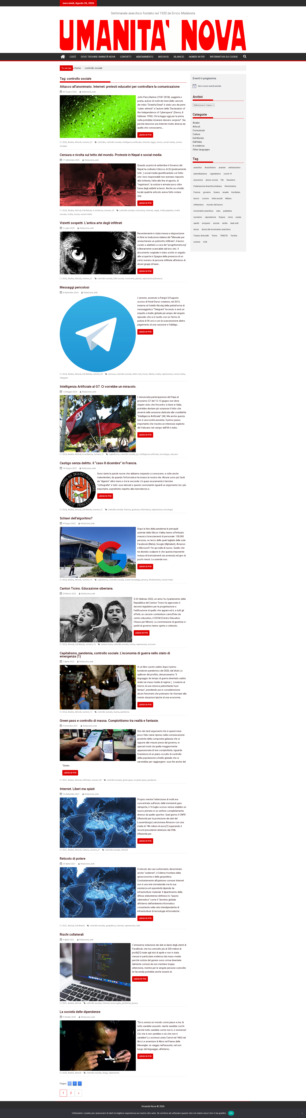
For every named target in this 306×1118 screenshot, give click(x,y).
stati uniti (234, 223)
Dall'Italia (86, 780)
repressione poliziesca (152, 278)
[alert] (218, 86)
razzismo (197, 217)
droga (105, 1073)
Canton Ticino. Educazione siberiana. (86, 588)
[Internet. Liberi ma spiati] (98, 799)
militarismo (198, 204)
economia (198, 180)
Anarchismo (210, 167)
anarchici (197, 167)
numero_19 (87, 580)
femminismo (230, 186)
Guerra (116, 712)
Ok (231, 1113)
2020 (64, 1073)
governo (207, 192)
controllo (101, 142)
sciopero (206, 223)
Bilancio (179, 56)
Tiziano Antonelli (201, 235)
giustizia (135, 510)
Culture (85, 850)
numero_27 (95, 850)
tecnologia (164, 454)
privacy (144, 580)
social (76, 214)
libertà (151, 374)
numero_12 (87, 712)
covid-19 (228, 174)
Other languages (201, 149)
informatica (145, 510)
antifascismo (234, 167)
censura (111, 374)
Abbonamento (144, 56)
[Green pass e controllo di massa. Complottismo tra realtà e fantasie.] (98, 731)
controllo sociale (113, 142)
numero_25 (98, 374)
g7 (137, 454)
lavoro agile (115, 1003)
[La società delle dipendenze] (98, 1022)
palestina (227, 211)
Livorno (205, 198)
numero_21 (87, 278)
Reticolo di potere (72, 858)
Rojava (222, 217)
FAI (222, 180)
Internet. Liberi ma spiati (77, 789)
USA (205, 242)
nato (218, 211)
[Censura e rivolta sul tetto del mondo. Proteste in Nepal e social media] (98, 165)
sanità (196, 223)
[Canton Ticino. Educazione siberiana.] (96, 599)
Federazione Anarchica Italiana (207, 186)
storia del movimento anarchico (216, 229)
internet (145, 142)
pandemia (124, 712)
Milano (228, 198)
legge (152, 142)
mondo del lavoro (215, 204)
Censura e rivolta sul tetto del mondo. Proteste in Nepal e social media (111, 155)
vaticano (174, 454)
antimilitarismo (200, 174)
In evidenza (98, 210)
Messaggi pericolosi (74, 287)
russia (238, 217)
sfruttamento (154, 580)
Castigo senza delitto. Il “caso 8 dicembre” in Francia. (98, 463)
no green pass (140, 780)
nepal (156, 210)
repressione (167, 374)
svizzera (152, 644)
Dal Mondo (87, 210)
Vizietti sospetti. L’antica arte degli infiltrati (91, 223)
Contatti (125, 56)
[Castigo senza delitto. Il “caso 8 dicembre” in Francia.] (78, 473)
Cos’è (73, 56)
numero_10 (91, 644)
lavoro (196, 198)
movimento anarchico (203, 211)
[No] (302, 1113)
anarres (222, 167)
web (138, 926)
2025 (64, 210)
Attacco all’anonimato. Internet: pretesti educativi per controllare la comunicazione (120, 87)
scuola (216, 223)
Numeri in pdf (197, 56)
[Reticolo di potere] (98, 869)
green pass (128, 780)
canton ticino (107, 644)
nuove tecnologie (132, 580)
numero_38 (97, 780)
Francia (127, 510)
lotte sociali (118, 278)
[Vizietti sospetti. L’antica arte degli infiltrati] (98, 233)
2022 (64, 712)
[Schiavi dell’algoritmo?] (98, 528)
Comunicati (199, 130)
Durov (145, 374)
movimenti (129, 278)
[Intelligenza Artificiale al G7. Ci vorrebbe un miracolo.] (98, 397)
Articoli (78, 142)
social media (169, 142)
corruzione (140, 210)
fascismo (230, 180)
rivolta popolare (166, 210)
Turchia (234, 235)
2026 (64, 142)
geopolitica (111, 926)
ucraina (196, 242)
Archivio (163, 56)
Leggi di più (145, 135)
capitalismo (114, 454)
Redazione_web (89, 92)
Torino (214, 235)
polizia (138, 278)
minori (159, 142)
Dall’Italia (197, 141)
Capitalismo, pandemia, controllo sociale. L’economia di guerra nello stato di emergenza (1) (115, 654)
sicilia (224, 223)
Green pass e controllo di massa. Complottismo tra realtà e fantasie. (109, 721)
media (158, 374)
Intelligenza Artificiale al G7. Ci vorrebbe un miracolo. (98, 386)
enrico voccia (212, 180)
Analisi (71, 142)
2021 (64, 780)
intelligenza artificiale (131, 142)
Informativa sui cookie (224, 56)
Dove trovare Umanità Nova (98, 56)
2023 (64, 510)
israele (225, 192)
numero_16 (99, 454)
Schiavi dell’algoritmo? (76, 518)
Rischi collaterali (72, 934)
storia (196, 229)
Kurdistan (235, 192)
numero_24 (109, 210)
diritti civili (136, 374)
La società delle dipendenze (80, 1012)
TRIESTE (224, 235)
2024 (64, 374)
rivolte (70, 214)
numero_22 (87, 142)
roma (230, 217)
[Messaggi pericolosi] (98, 297)
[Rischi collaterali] (95, 945)
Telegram (64, 378)
